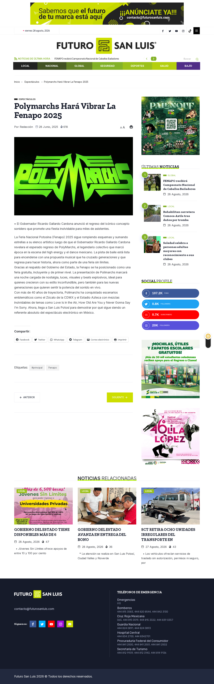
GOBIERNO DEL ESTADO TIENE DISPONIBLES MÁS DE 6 (42, 532)
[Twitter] (170, 30)
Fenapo (52, 367)
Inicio (17, 81)
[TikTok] (190, 30)
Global (79, 65)
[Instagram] (184, 30)
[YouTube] (177, 30)
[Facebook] (163, 30)
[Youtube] (51, 624)
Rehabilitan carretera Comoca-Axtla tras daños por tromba (179, 216)
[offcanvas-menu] (196, 30)
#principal (37, 367)
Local (25, 65)
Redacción (26, 126)
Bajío (188, 65)
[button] (19, 13)
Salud (164, 65)
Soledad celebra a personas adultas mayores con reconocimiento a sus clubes (178, 251)
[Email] (69, 624)
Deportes (137, 65)
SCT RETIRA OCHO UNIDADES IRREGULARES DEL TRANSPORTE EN (168, 534)
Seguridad (107, 65)
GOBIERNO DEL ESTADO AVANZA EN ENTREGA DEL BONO (102, 534)
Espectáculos (32, 81)
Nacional (51, 65)
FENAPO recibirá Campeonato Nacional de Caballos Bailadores (87, 58)
